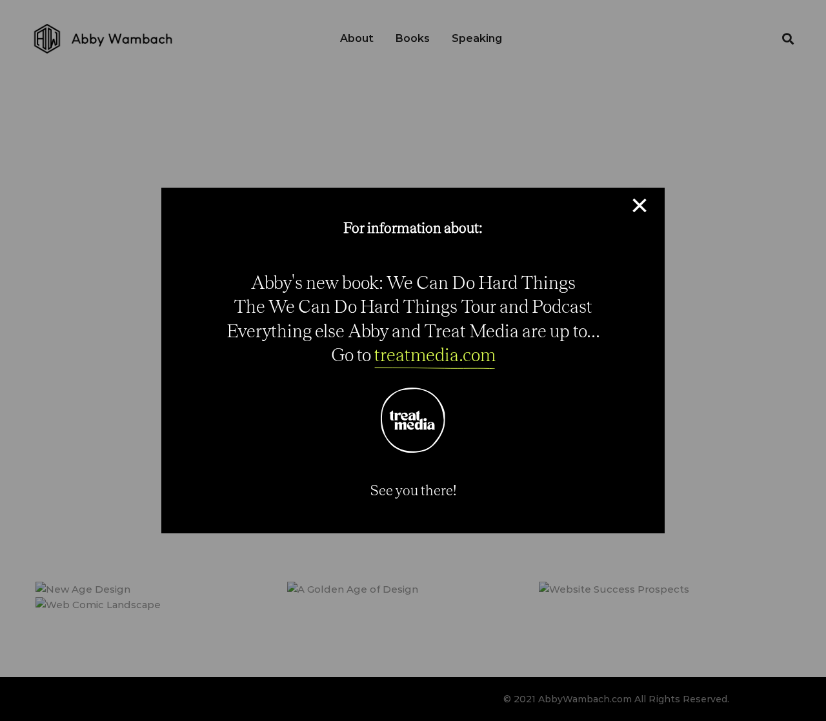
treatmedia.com (435, 354)
